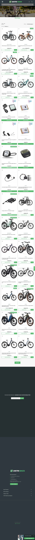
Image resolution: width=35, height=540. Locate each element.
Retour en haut (17, 359)
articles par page (30, 24)
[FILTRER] (34, 270)
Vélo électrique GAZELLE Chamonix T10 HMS (8, 45)
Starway (25, 44)
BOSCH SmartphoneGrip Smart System (24, 139)
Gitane (9, 304)
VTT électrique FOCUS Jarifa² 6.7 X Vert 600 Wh (25, 329)
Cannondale (26, 92)
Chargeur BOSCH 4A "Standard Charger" (8, 210)
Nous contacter (14, 484)
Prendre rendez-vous (29, 538)
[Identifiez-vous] (29, 1)
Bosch (9, 115)
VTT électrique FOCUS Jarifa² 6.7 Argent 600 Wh (25, 305)
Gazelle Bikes (9, 44)
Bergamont (9, 233)
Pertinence (7, 26)
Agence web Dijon (17, 523)
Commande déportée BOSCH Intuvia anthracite (9, 187)
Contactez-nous (7, 97)
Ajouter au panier (9, 120)
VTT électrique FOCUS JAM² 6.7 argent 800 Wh (25, 258)
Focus (26, 257)
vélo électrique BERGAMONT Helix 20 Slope (8, 234)
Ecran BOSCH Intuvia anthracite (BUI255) (24, 163)
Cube (9, 68)
